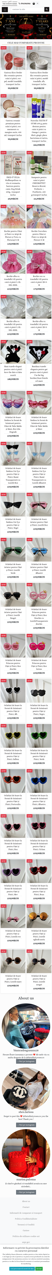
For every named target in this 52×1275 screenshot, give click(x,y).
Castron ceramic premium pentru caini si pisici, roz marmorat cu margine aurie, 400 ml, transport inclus (13, 128)
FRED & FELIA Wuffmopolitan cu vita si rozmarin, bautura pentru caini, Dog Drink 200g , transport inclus (13, 186)
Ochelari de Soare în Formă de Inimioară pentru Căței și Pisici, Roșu (39, 890)
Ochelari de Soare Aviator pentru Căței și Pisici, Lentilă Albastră (39, 568)
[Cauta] (46, 9)
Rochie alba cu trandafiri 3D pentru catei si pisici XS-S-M (39, 325)
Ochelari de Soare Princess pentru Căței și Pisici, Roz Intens (39, 664)
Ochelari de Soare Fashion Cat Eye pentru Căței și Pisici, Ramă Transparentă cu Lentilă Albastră (39, 475)
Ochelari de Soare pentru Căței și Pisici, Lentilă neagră (39, 980)
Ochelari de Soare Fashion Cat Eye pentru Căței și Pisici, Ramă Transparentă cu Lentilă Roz (13, 475)
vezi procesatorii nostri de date (22, 1269)
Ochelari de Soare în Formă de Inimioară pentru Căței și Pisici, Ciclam (39, 845)
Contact (26, 1207)
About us (26, 1201)
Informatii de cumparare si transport (26, 1213)
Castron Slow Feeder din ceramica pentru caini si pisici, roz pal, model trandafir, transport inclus (13, 78)
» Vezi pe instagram (26, 1061)
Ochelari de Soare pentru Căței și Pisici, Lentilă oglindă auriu (39, 935)
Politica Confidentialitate (26, 1219)
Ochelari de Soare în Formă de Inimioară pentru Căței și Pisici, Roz (13, 845)
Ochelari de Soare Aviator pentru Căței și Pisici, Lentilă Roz (39, 522)
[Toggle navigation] (5, 9)
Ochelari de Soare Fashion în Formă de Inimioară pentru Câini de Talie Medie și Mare (39, 423)
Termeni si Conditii (26, 1225)
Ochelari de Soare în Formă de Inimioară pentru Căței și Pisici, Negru (39, 709)
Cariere (26, 1230)
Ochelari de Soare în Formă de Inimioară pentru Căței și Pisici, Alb (13, 709)
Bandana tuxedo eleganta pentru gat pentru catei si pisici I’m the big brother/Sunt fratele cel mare (39, 374)
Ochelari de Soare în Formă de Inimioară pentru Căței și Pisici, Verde (39, 755)
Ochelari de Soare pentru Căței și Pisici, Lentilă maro (13, 979)
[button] (4, 26)
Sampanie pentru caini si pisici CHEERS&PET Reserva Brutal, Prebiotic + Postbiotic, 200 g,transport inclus (39, 186)
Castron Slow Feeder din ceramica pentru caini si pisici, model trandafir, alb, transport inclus (39, 78)
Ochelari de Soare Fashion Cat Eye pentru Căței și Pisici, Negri (13, 523)
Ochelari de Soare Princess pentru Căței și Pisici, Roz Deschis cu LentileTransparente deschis (39, 616)
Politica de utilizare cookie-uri (26, 1236)
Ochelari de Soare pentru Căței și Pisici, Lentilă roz (13, 934)
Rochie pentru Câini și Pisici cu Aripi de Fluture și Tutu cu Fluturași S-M (13, 235)
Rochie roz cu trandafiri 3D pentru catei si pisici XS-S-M (39, 280)
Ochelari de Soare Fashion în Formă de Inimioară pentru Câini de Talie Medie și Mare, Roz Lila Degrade (13, 424)
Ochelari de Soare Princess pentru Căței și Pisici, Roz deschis (13, 664)
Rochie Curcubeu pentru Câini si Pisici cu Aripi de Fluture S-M (39, 235)
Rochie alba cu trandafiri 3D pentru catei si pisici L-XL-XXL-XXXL (13, 280)
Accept (39, 1269)
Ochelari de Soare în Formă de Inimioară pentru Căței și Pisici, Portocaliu (13, 800)
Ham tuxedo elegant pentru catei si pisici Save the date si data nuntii (13, 371)
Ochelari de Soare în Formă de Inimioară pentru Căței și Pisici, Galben (13, 755)
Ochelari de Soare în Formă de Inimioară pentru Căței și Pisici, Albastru (39, 800)
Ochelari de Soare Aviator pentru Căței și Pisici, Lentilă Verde (13, 568)
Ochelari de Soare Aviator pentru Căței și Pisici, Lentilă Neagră (13, 613)
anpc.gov (26, 1242)
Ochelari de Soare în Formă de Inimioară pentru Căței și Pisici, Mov (13, 890)
